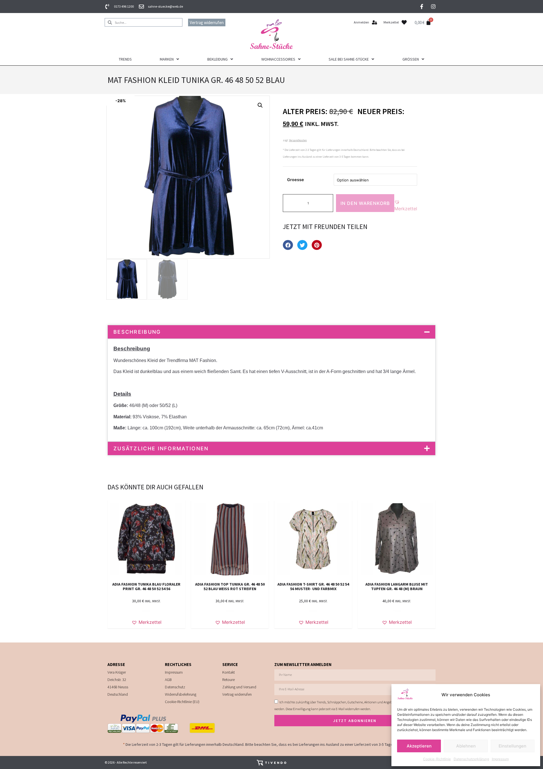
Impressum (500, 759)
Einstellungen (512, 746)
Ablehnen (466, 746)
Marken (167, 59)
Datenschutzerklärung (471, 759)
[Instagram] (433, 6)
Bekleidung (217, 59)
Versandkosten (298, 140)
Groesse (295, 179)
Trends (125, 59)
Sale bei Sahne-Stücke (349, 59)
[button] (260, 105)
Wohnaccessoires (278, 59)
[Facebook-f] (422, 6)
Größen (410, 59)
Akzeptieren (419, 746)
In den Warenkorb (365, 203)
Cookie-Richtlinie (437, 759)
